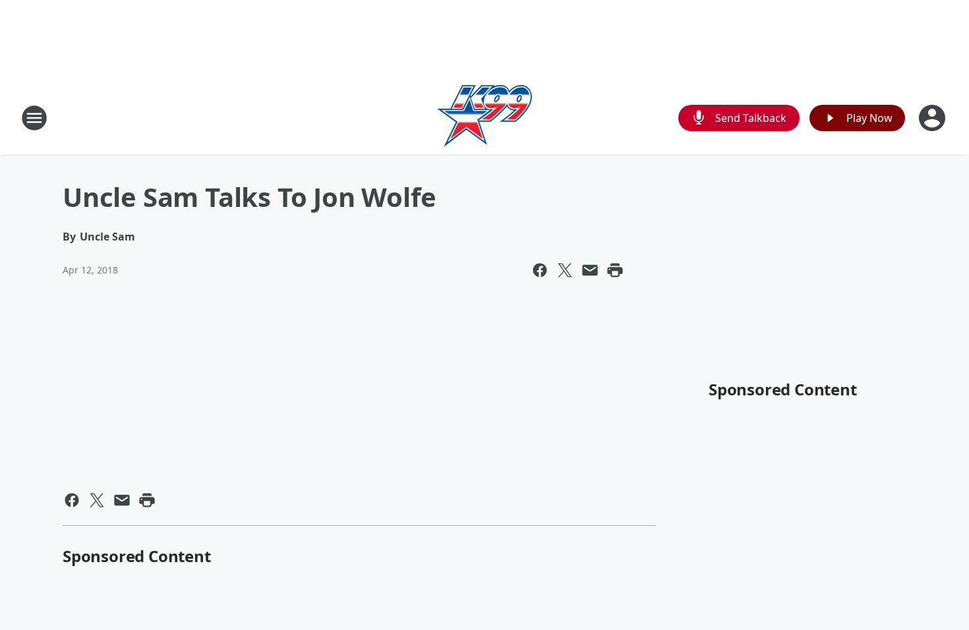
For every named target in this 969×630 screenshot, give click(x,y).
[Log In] (933, 118)
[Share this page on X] (565, 270)
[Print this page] (615, 270)
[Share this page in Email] (590, 270)
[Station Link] (484, 117)
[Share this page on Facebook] (540, 270)
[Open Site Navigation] (34, 118)
